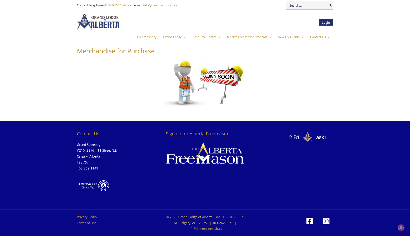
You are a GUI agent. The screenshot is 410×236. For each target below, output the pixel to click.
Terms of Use (86, 223)
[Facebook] (310, 221)
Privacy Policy (87, 217)
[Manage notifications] (401, 227)
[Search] (330, 5)
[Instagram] (326, 221)
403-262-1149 (115, 5)
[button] (184, 37)
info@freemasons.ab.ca (160, 5)
